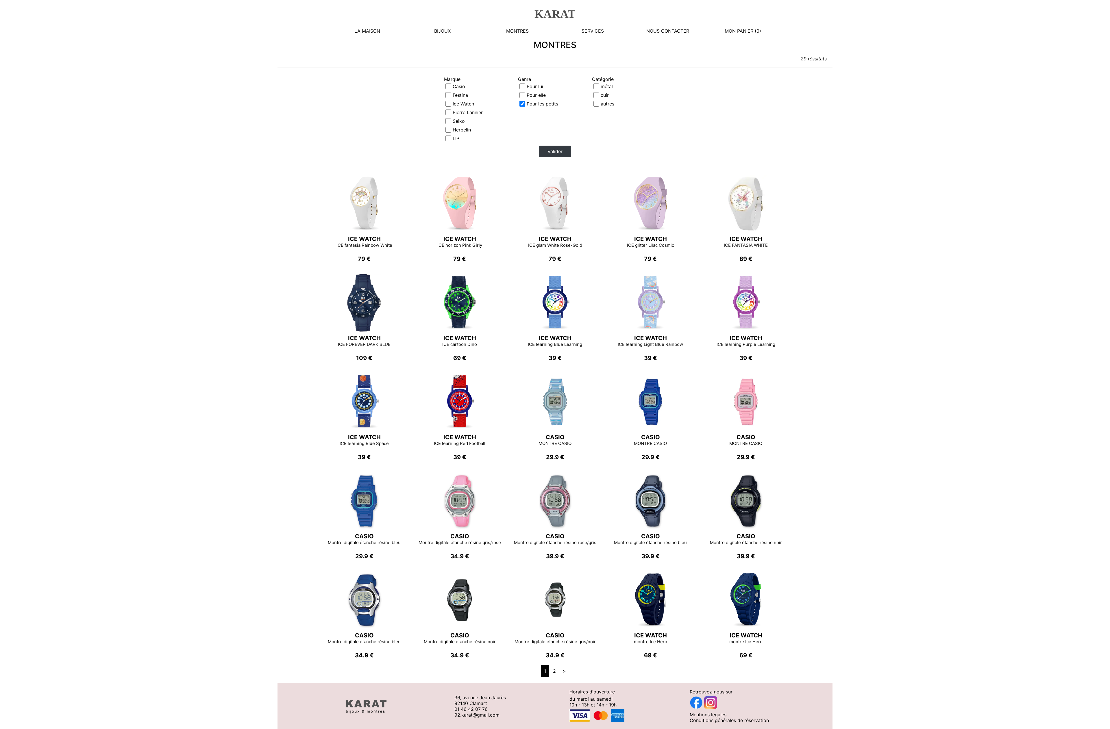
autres (607, 104)
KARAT (555, 14)
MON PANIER (739, 31)
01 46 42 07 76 (471, 709)
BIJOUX (442, 31)
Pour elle (536, 95)
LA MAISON (367, 31)
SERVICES (593, 31)
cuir (605, 95)
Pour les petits (542, 104)
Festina (460, 95)
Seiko (459, 121)
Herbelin (462, 130)
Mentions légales (708, 714)
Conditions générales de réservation (729, 720)
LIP (456, 138)
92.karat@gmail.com (477, 715)
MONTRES (517, 31)
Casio (459, 86)
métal (607, 86)
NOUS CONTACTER (667, 31)
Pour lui (535, 86)
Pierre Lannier (468, 112)
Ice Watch (463, 104)
